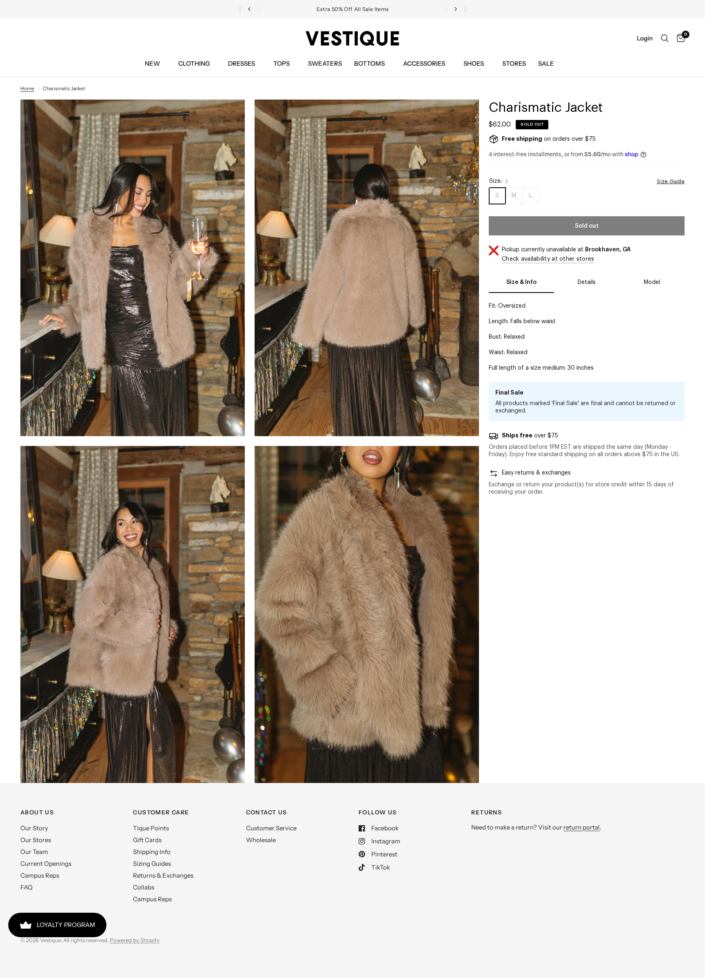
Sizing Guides (152, 863)
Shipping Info (152, 852)
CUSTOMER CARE (161, 812)
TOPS (281, 63)
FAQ (26, 887)
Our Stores (35, 840)
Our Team (34, 852)
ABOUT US (37, 812)
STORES (514, 63)
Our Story (34, 828)
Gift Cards (147, 840)
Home (27, 88)
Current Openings (45, 863)
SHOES (473, 63)
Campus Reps (39, 875)
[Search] (665, 38)
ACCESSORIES (424, 63)
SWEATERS (325, 63)
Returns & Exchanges (163, 875)
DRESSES (241, 63)
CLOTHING (194, 63)
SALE (546, 63)
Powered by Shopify (135, 940)
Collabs (143, 887)
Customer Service (271, 828)
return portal (581, 827)
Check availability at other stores (548, 259)
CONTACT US (266, 812)
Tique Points (151, 828)
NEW (152, 63)
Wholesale (261, 840)
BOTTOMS (369, 63)
